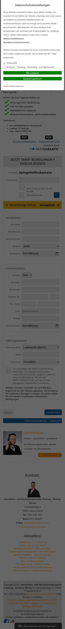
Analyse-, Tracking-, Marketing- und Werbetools (30, 67)
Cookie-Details (9, 86)
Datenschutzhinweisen (13, 39)
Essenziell (11, 63)
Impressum (19, 86)
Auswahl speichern (32, 78)
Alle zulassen (32, 72)
